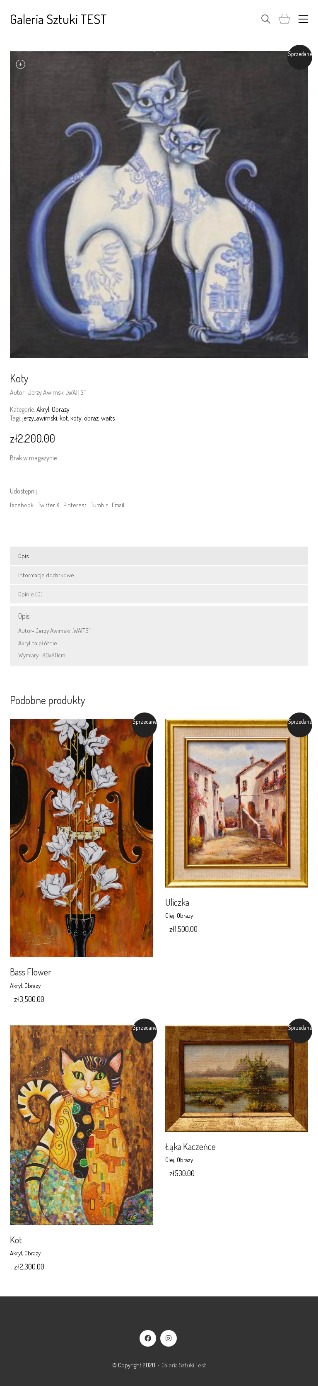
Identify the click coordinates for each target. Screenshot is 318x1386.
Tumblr (99, 505)
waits (108, 418)
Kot (16, 1240)
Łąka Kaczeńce (190, 1146)
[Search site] (265, 20)
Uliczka (177, 902)
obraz (91, 418)
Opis (23, 556)
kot (64, 418)
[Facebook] (148, 1338)
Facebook (22, 505)
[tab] (159, 556)
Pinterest (75, 505)
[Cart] (284, 19)
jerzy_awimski (39, 418)
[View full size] (21, 64)
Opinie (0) (30, 594)
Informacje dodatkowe (46, 575)
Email (118, 505)
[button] (303, 19)
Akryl (42, 409)
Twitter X (48, 505)
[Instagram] (168, 1338)
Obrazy (61, 409)
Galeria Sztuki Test (183, 1365)
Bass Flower (30, 972)
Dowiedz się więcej (33, 985)
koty (76, 418)
